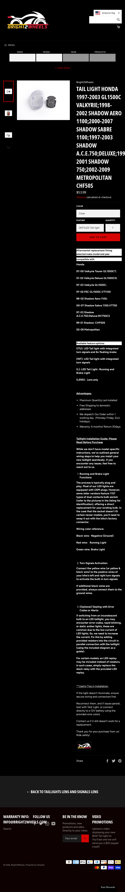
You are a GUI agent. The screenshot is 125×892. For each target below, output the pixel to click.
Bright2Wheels (18, 865)
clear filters (62, 67)
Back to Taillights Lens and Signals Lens (64, 791)
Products (100, 52)
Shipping (81, 197)
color (79, 206)
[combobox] (108, 13)
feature (80, 220)
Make (20, 52)
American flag (108, 13)
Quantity (110, 220)
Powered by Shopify (35, 865)
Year (73, 52)
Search (7, 828)
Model (46, 52)
